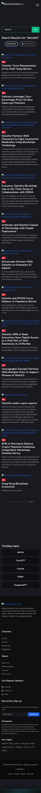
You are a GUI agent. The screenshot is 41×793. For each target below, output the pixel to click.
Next (30, 502)
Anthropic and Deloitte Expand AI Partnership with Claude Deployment (20, 228)
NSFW (20, 552)
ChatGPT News (8, 744)
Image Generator (8, 747)
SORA (21, 576)
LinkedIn (7, 687)
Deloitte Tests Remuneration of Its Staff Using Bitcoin (19, 67)
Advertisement (7, 667)
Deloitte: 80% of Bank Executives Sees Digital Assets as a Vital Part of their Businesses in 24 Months (20, 339)
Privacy (17, 774)
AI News (26, 747)
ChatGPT (20, 560)
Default (12, 44)
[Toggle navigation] (37, 5)
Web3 (33, 744)
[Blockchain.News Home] (12, 5)
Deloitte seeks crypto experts (19, 403)
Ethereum (25, 744)
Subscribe (34, 714)
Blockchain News (16, 765)
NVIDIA (4, 751)
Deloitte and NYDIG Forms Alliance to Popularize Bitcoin (19, 299)
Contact (5, 670)
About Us (5, 663)
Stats (23, 774)
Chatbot (19, 747)
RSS (6, 694)
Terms (10, 774)
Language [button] (20, 769)
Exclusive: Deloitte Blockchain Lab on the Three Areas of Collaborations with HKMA (19, 189)
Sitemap (30, 774)
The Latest (29, 44)
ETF (32, 747)
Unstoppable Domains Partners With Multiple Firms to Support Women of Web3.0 (20, 372)
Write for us (6, 674)
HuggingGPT (20, 584)
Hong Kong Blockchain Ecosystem (15, 485)
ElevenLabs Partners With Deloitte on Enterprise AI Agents (17, 265)
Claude (20, 568)
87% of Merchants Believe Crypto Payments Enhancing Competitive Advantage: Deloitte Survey (18, 448)
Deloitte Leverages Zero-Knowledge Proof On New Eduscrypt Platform (17, 100)
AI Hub (4, 638)
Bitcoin (17, 744)
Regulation (6, 649)
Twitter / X (8, 691)
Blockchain (6, 646)
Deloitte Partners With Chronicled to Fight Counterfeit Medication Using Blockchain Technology (20, 140)
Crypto (4, 642)
